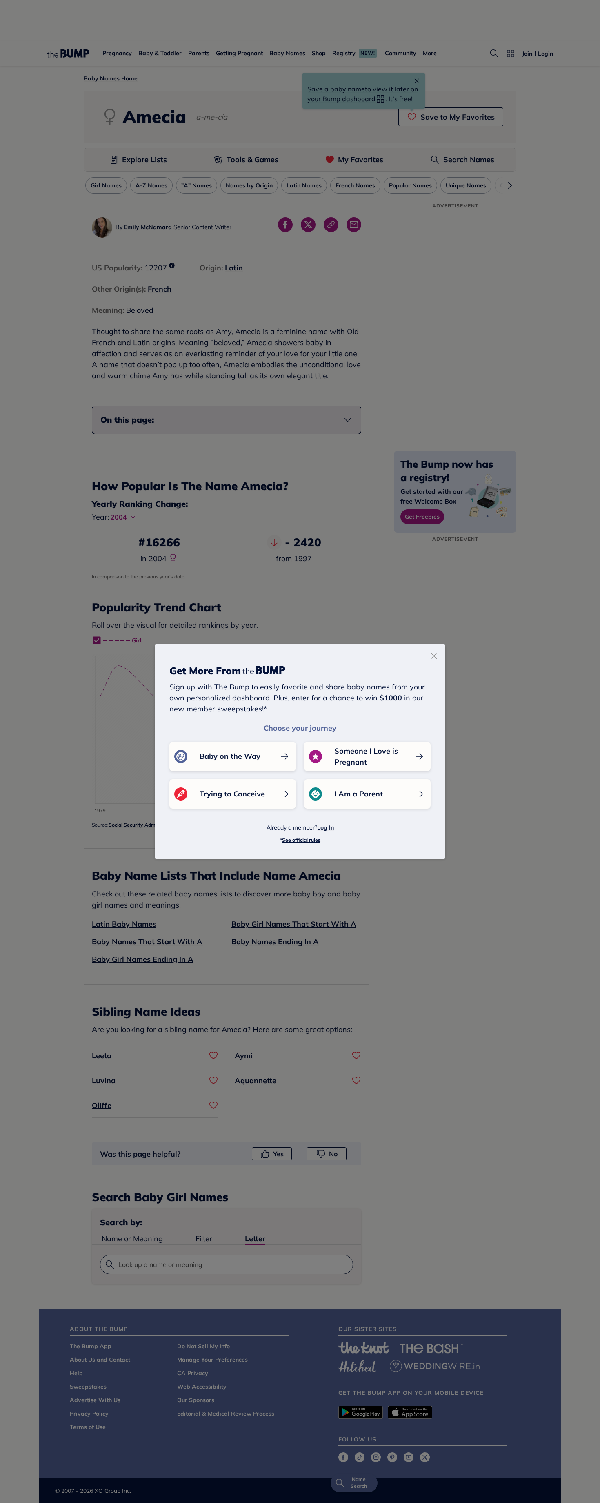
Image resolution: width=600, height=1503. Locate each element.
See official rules (301, 840)
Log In (325, 827)
